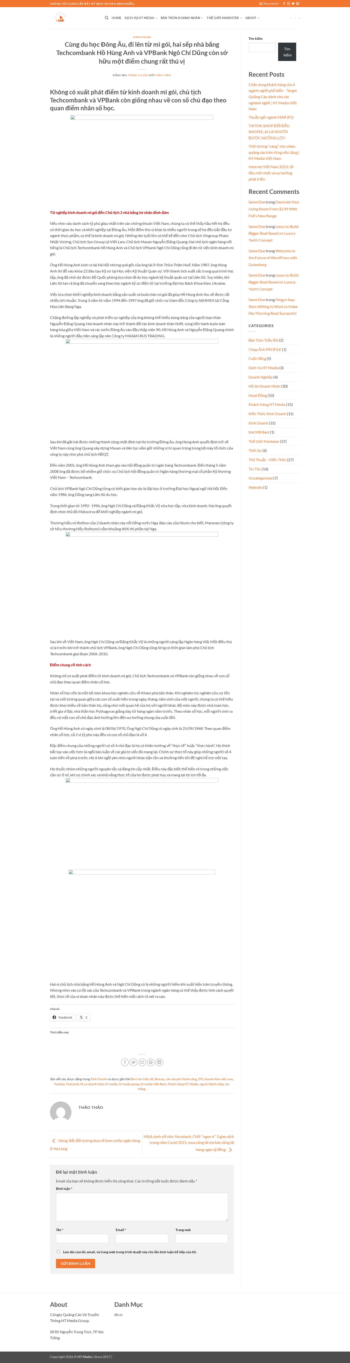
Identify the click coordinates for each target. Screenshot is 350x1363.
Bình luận (64, 1188)
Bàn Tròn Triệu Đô (263, 340)
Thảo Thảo (163, 75)
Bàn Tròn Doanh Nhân (180, 18)
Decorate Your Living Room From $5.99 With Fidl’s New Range (274, 209)
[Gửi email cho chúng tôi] (297, 3)
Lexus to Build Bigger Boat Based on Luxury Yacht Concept (274, 233)
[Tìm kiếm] (106, 17)
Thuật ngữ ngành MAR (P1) (271, 117)
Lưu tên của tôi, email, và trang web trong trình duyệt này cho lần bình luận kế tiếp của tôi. (130, 1252)
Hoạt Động (258, 395)
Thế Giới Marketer (223, 18)
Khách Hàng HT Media (267, 404)
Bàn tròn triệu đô (141, 1079)
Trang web (183, 1230)
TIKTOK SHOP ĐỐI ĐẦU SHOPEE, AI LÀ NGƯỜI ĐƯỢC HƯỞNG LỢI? (269, 131)
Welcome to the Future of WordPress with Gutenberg (273, 257)
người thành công (212, 1084)
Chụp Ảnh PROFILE (265, 349)
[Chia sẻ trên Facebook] (125, 1062)
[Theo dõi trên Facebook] (284, 3)
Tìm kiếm (256, 38)
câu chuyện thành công (181, 1079)
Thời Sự (255, 450)
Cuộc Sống (257, 358)
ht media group (129, 1084)
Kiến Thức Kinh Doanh (267, 413)
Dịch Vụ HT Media (139, 18)
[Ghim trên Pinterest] (151, 1062)
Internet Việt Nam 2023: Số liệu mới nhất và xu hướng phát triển (271, 172)
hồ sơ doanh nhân (92, 1084)
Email (121, 1230)
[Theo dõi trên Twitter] (293, 3)
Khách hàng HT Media (183, 1084)
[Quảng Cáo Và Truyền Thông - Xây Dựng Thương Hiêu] (74, 18)
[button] (269, 3)
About (250, 18)
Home (116, 18)
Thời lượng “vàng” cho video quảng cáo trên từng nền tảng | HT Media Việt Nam (274, 152)
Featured (72, 1084)
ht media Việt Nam (153, 1084)
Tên (59, 1230)
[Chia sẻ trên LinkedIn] (159, 1062)
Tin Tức (255, 469)
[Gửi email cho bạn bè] (142, 1062)
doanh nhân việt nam (219, 1079)
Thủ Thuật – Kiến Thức (267, 459)
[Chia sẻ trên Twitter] (133, 1062)
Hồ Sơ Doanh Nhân (264, 386)
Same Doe (257, 202)
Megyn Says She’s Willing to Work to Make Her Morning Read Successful (273, 306)
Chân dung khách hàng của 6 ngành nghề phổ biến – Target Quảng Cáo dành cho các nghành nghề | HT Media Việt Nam (273, 96)
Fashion (59, 1084)
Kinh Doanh (142, 37)
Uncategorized (261, 478)
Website (255, 487)
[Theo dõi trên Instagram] (288, 3)
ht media (111, 1084)
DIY (200, 1079)
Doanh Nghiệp (261, 377)
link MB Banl (259, 432)
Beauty (159, 1079)
